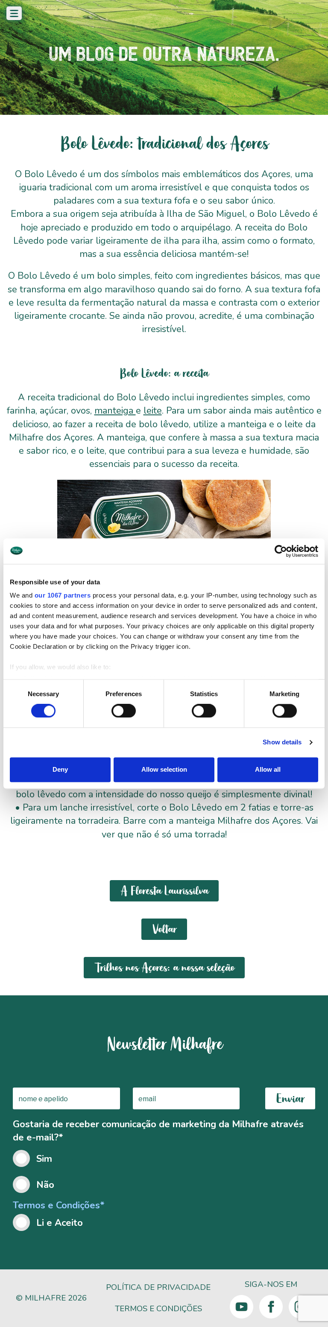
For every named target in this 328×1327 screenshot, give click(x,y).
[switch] (123, 711)
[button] (14, 13)
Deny (60, 769)
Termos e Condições (158, 1308)
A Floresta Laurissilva (164, 891)
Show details (282, 742)
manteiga (115, 410)
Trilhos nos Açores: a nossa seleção (164, 968)
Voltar (164, 929)
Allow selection (164, 769)
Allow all (268, 769)
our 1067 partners (63, 595)
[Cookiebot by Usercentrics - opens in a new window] (280, 551)
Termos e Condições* (59, 1205)
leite (153, 410)
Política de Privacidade (158, 1287)
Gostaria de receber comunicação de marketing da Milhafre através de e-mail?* (158, 1154)
